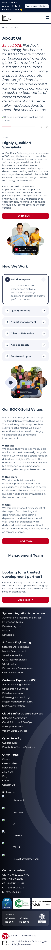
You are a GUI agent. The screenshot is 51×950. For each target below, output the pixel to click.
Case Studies (9, 763)
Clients (6, 759)
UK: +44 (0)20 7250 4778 (15, 874)
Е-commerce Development (18, 668)
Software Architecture (14, 718)
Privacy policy (10, 935)
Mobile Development (14, 651)
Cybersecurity (10, 742)
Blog (5, 776)
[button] (5, 936)
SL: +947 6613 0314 (12, 892)
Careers (6, 780)
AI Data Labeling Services (16, 684)
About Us (7, 772)
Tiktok (17, 847)
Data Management (13, 693)
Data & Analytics (11, 626)
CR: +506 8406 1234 (13, 887)
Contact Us (8, 784)
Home (5, 27)
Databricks (8, 634)
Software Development (15, 646)
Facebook (19, 800)
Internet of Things (12, 622)
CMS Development (13, 672)
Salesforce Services (13, 655)
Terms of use (29, 935)
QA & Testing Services (14, 659)
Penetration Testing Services (18, 747)
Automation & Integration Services (22, 617)
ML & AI (6, 630)
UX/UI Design (10, 664)
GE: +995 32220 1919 (13, 883)
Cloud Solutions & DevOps (17, 722)
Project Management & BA (17, 701)
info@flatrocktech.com (26, 859)
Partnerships (9, 767)
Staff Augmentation (13, 706)
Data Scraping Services (15, 688)
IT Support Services (13, 726)
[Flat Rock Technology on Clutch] (35, 904)
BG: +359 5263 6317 (12, 879)
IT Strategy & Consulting (16, 697)
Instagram (19, 812)
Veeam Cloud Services (14, 730)
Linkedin (18, 835)
